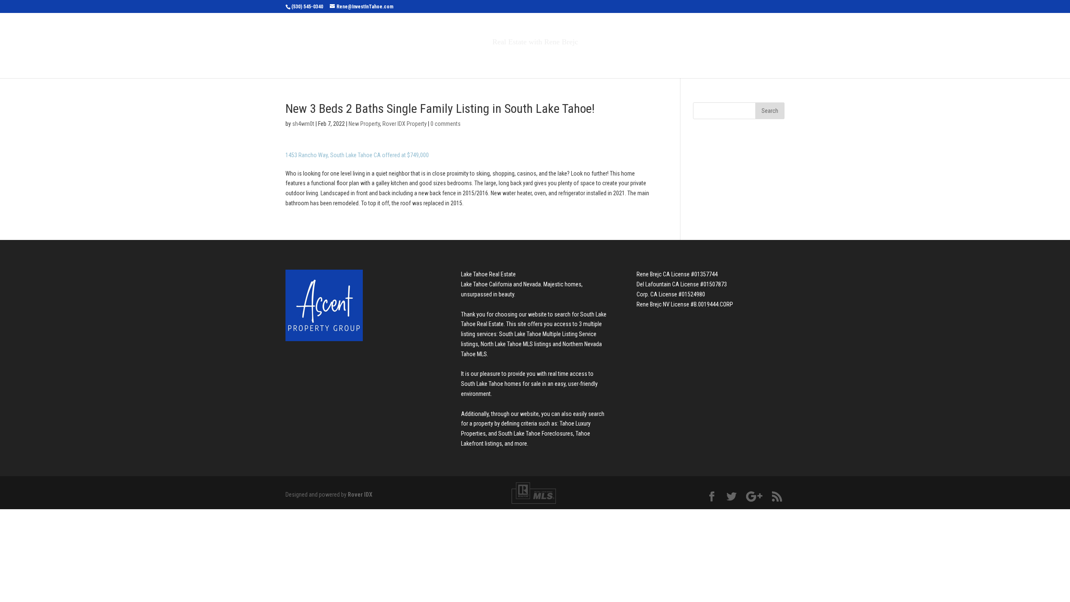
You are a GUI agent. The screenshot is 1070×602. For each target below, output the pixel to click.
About (597, 60)
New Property (364, 123)
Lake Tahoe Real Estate (488, 274)
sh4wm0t (303, 123)
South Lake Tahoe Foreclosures (535, 433)
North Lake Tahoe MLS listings (516, 344)
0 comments (446, 123)
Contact (639, 60)
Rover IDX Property (404, 123)
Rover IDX (360, 494)
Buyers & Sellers (539, 60)
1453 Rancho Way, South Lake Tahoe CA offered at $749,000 (357, 155)
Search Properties (460, 60)
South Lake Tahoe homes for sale (501, 383)
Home (409, 60)
